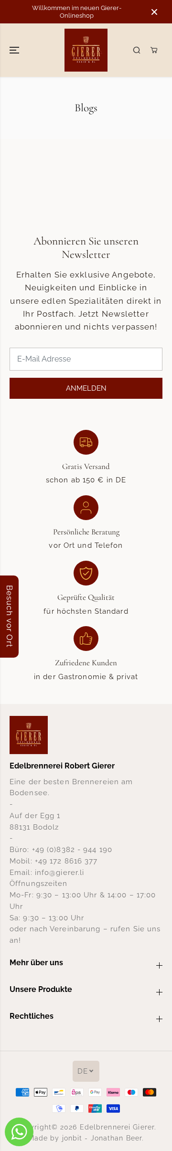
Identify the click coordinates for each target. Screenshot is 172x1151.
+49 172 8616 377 (66, 861)
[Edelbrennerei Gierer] (86, 50)
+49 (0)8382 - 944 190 (72, 849)
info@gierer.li (60, 872)
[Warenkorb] (153, 50)
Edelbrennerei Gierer (117, 1127)
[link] (86, 735)
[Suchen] (136, 50)
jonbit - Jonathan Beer (102, 1138)
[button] (15, 50)
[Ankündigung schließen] (154, 12)
